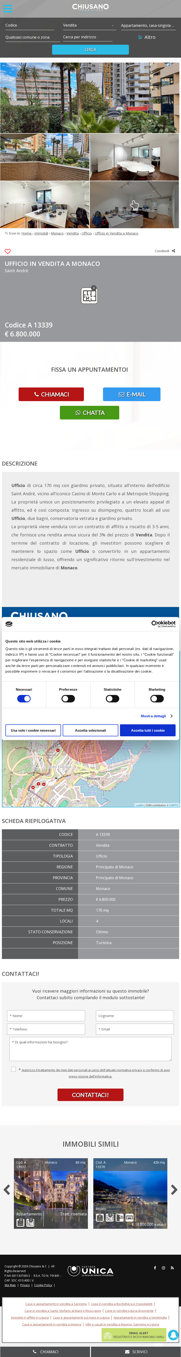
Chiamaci (48, 1351)
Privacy (25, 1285)
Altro (150, 37)
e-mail (136, 394)
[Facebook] (155, 1268)
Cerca (90, 49)
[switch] (68, 698)
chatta (93, 412)
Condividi (162, 250)
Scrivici (140, 1351)
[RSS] (172, 1268)
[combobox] (89, 25)
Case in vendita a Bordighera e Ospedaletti (121, 1304)
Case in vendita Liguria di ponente (129, 1311)
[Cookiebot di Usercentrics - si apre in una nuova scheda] (155, 624)
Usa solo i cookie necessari (33, 730)
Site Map (10, 1285)
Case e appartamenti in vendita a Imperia (51, 1324)
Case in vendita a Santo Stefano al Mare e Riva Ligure (63, 1311)
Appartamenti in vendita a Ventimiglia (140, 1317)
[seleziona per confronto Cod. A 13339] (8, 251)
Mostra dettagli (153, 716)
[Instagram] (164, 1268)
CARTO (173, 805)
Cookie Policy (43, 1285)
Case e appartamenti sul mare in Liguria (81, 1317)
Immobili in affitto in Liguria (30, 1317)
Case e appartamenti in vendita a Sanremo (56, 1304)
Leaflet (140, 805)
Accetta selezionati (90, 730)
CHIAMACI (54, 394)
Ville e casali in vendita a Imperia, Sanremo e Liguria (122, 1324)
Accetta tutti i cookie (148, 730)
